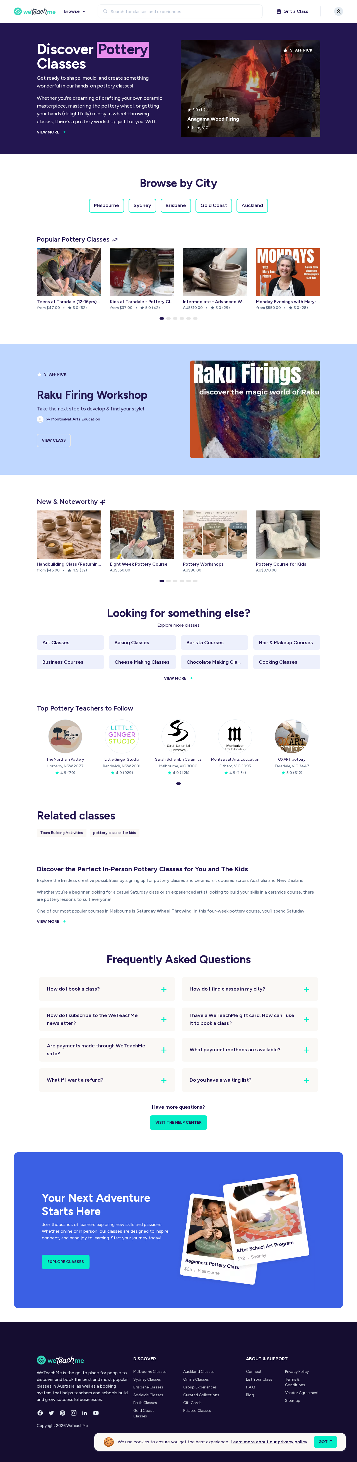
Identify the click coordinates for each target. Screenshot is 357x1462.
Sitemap (292, 1400)
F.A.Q (250, 1387)
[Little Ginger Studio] (122, 736)
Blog (250, 1395)
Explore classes (65, 1261)
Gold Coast (214, 205)
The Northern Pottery (65, 759)
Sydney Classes (147, 1379)
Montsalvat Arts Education (235, 759)
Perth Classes (145, 1402)
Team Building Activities (61, 832)
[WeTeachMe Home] (84, 1360)
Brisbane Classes (148, 1387)
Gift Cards (192, 1402)
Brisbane (176, 205)
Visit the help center (178, 1122)
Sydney (142, 205)
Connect (254, 1371)
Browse (72, 11)
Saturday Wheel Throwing (164, 911)
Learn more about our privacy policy (269, 1441)
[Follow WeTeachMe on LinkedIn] (84, 1413)
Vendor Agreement (302, 1392)
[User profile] (338, 11)
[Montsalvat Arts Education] (235, 736)
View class (54, 440)
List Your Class (259, 1379)
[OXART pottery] (292, 736)
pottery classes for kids (114, 832)
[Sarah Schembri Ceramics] (178, 736)
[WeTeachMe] (35, 11)
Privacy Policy (297, 1371)
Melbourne (106, 205)
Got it (325, 1441)
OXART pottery (291, 759)
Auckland (252, 205)
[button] (162, 318)
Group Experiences (200, 1387)
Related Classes (197, 1410)
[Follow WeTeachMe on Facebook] (40, 1413)
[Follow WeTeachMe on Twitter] (51, 1413)
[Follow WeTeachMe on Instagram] (73, 1413)
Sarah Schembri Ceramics (178, 759)
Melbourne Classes (150, 1371)
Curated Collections (201, 1395)
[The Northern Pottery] (65, 736)
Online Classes (196, 1379)
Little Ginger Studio (122, 759)
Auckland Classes (198, 1371)
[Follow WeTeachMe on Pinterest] (62, 1413)
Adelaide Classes (148, 1395)
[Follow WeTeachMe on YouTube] (96, 1413)
